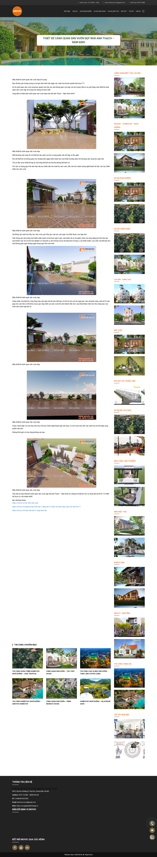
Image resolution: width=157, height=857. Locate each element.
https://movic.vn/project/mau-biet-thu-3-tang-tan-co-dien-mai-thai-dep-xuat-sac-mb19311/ (46, 507)
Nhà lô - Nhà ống (122, 613)
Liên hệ (138, 11)
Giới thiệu (67, 11)
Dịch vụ (75, 11)
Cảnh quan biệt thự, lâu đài (127, 73)
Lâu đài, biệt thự (113, 11)
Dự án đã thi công (122, 410)
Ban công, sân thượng (125, 461)
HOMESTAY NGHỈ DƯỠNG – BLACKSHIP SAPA (95, 702)
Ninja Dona (89, 855)
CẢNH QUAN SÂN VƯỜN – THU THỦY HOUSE (60, 672)
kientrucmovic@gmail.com (26, 802)
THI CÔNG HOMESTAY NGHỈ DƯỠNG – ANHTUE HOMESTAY (26, 702)
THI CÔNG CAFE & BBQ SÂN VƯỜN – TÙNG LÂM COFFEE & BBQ (94, 672)
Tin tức (131, 11)
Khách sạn (119, 562)
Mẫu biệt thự (120, 512)
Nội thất (124, 11)
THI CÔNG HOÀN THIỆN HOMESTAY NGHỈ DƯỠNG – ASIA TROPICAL (26, 672)
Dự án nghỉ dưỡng (86, 11)
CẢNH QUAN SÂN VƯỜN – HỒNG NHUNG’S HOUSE (58, 702)
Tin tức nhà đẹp (121, 715)
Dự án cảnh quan (99, 11)
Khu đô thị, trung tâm (124, 381)
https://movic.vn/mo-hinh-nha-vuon (25, 503)
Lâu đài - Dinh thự (122, 279)
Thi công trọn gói (122, 664)
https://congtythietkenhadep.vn (27, 806)
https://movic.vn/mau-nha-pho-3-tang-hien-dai (29, 510)
